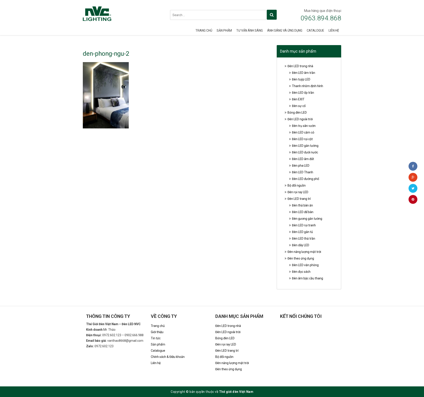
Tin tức (156, 338)
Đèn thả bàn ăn (302, 205)
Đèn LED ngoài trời (300, 119)
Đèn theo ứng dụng (301, 258)
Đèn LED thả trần (303, 238)
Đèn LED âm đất (303, 159)
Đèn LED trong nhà (300, 66)
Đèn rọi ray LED (298, 192)
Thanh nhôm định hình (307, 86)
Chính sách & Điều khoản (168, 357)
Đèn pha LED (300, 165)
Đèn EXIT (298, 99)
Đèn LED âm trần (303, 72)
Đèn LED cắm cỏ (303, 132)
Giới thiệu (157, 332)
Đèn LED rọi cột (302, 139)
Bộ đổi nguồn (297, 185)
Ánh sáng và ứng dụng (284, 30)
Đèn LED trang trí (299, 198)
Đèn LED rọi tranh (304, 225)
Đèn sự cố (299, 106)
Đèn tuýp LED (301, 79)
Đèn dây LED (300, 245)
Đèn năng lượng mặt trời (304, 252)
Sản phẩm (224, 30)
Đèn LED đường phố (305, 179)
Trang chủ (203, 30)
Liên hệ (334, 30)
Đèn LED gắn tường (305, 145)
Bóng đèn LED (297, 112)
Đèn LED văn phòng (305, 265)
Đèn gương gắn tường (307, 218)
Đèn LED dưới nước (305, 152)
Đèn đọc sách (301, 271)
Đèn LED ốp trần (303, 92)
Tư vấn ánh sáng (249, 30)
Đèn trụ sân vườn (304, 126)
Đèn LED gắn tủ (302, 232)
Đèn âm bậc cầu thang (307, 278)
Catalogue (315, 30)
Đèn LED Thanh (302, 172)
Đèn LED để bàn (302, 212)
